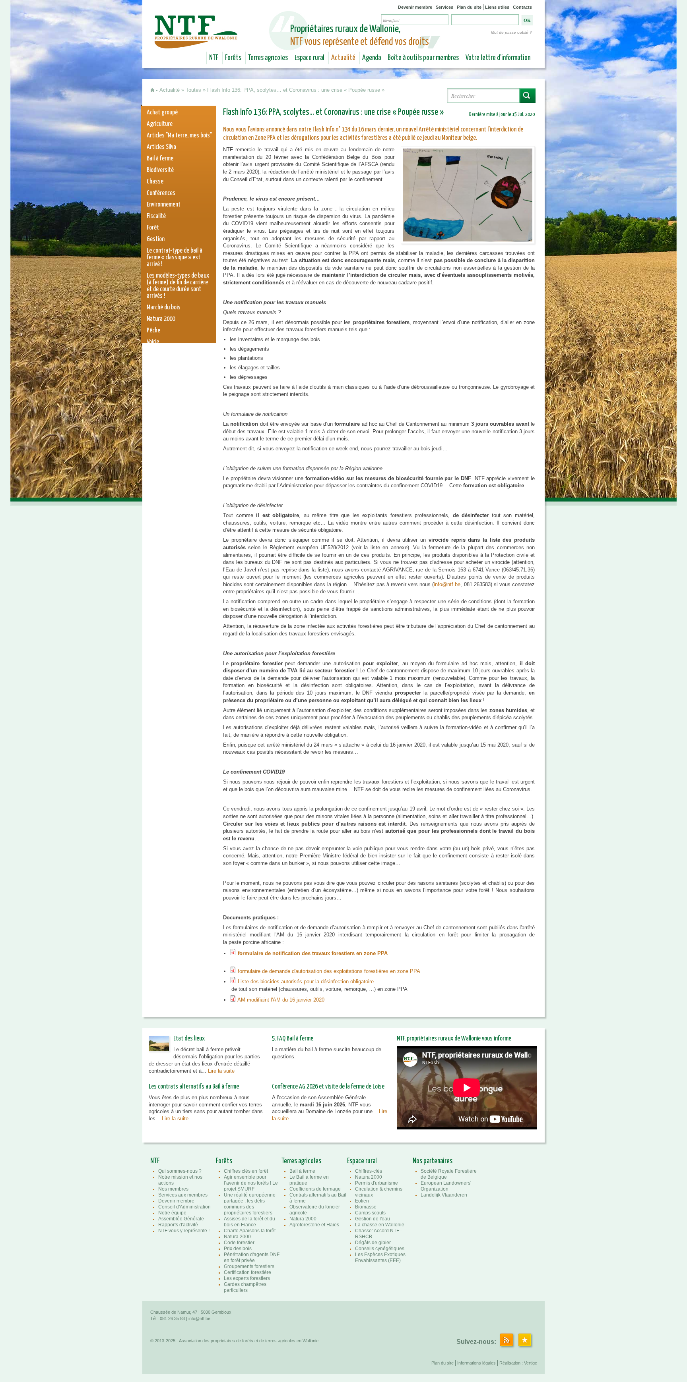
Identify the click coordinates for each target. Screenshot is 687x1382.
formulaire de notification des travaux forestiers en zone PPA (313, 953)
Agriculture (160, 124)
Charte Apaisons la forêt (250, 1230)
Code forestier (239, 1242)
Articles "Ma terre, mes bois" (179, 135)
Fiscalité (156, 216)
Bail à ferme (160, 158)
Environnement (163, 204)
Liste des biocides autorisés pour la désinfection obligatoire (306, 981)
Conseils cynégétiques (379, 1248)
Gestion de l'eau (372, 1218)
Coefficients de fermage (315, 1189)
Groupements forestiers (249, 1266)
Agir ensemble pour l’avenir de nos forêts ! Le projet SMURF (251, 1183)
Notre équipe (172, 1212)
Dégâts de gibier (373, 1242)
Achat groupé (162, 112)
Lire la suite (221, 1071)
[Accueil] (197, 43)
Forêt (153, 227)
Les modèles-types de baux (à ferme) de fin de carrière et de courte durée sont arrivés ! (178, 285)
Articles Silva (161, 147)
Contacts (522, 7)
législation (159, 353)
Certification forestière (247, 1272)
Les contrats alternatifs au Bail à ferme (194, 1086)
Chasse (155, 181)
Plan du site (469, 7)
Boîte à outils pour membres (423, 58)
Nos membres (173, 1189)
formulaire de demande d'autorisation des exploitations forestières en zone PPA (329, 971)
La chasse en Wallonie (379, 1224)
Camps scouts (370, 1212)
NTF (213, 58)
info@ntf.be (447, 584)
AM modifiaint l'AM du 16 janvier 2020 (281, 1000)
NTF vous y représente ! (184, 1230)
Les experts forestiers (247, 1278)
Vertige (530, 1363)
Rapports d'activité (178, 1224)
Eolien (362, 1201)
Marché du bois (163, 307)
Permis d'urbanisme (376, 1183)
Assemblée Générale (181, 1218)
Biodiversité (160, 170)
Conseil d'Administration (184, 1206)
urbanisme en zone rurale (175, 365)
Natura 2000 (161, 319)
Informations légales (476, 1363)
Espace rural (309, 58)
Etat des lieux (189, 1038)
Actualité (343, 58)
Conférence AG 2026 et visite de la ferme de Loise (328, 1086)
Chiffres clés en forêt (246, 1171)
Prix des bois (238, 1248)
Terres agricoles (268, 58)
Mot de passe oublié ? (511, 32)
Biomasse (365, 1206)
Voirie (153, 342)
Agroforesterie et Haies (314, 1224)
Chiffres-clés (368, 1171)
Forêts (233, 58)
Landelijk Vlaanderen (444, 1195)
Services (444, 7)
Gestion (156, 239)
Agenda (371, 58)
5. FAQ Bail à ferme (292, 1038)
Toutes (193, 90)
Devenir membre (415, 7)
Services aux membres (183, 1195)
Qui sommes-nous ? (180, 1171)
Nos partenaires (432, 1161)
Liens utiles (497, 7)
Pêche (153, 330)
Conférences (161, 193)
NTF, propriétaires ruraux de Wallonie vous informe (454, 1038)
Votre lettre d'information (498, 58)
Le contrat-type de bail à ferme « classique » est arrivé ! (174, 257)
